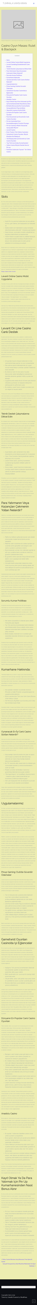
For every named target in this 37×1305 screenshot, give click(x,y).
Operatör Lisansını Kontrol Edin (15, 110)
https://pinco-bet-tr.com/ (8, 271)
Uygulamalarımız (11, 84)
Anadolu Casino (11, 99)
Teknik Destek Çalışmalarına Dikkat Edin (18, 69)
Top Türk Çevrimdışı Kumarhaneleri (17, 143)
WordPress (23, 1297)
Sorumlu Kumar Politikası (14, 75)
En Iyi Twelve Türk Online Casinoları (17, 132)
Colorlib (10, 1297)
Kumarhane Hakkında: (13, 77)
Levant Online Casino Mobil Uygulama (18, 62)
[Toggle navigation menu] (34, 3)
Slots (8, 60)
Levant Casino (10, 130)
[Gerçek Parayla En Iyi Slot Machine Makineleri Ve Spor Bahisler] (18, 24)
